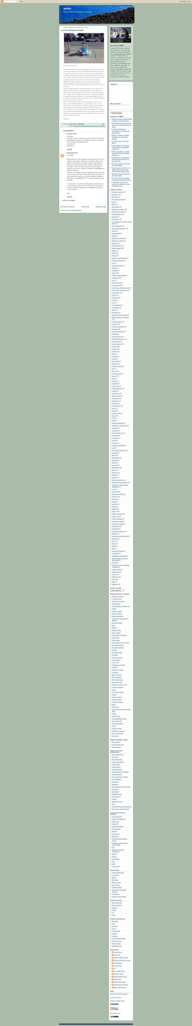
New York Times (116, 941)
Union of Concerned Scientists (121, 809)
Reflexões (115, 534)
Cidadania (115, 270)
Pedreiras (114, 499)
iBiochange (115, 836)
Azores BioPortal (117, 816)
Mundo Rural (115, 467)
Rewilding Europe (117, 794)
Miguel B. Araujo (118, 974)
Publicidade (115, 529)
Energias (114, 650)
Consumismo (76, 126)
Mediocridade (116, 458)
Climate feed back (117, 769)
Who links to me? (115, 1013)
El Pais (114, 928)
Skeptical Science (117, 801)
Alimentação (115, 207)
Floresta (114, 371)
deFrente (114, 831)
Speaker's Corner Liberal (119, 896)
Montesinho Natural (117, 680)
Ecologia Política (117, 322)
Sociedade (115, 553)
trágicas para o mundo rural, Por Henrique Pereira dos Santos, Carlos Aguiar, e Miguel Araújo (121, 169)
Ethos (113, 354)
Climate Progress (117, 774)
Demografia (115, 312)
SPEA (114, 864)
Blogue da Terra (116, 630)
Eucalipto (114, 356)
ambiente (114, 217)
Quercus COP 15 (117, 697)
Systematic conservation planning (122, 806)
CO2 (113, 280)
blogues (114, 255)
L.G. (115, 968)
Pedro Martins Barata (120, 987)
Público (114, 910)
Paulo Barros (117, 979)
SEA (113, 861)
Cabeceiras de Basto (118, 260)
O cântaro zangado (117, 687)
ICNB (113, 420)
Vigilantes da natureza (118, 731)
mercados (115, 460)
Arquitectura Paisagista (118, 228)
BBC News (115, 921)
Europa (114, 359)
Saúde (114, 546)
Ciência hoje (115, 821)
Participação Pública (118, 494)
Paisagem (115, 491)
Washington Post (117, 946)
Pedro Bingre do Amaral (121, 984)
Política (114, 511)
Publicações (115, 526)
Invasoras (115, 428)
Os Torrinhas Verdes (118, 692)
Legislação (115, 435)
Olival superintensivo (118, 480)
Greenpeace (115, 401)
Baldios (114, 236)
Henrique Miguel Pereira (121, 957)
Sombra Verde (116, 716)
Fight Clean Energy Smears (120, 777)
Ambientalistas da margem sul (121, 606)
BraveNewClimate (117, 759)
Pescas (114, 501)
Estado (114, 349)
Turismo (114, 574)
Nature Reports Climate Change (121, 787)
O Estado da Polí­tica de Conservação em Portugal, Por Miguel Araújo (121, 131)
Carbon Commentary (118, 762)
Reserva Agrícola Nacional (119, 536)
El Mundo (114, 926)
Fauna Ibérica (116, 660)
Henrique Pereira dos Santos (122, 960)
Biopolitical (115, 757)
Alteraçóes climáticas (118, 209)
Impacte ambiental (117, 423)
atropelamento (116, 233)
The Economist (116, 943)
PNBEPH (114, 509)
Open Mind (115, 789)
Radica (114, 704)
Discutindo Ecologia (117, 645)
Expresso (114, 908)
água (113, 202)
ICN (113, 418)
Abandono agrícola (117, 192)
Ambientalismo (116, 214)
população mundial (117, 521)
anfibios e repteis (117, 611)
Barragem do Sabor (117, 241)
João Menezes (118, 963)
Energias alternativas (118, 339)
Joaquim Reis (118, 966)
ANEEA (114, 609)
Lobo (113, 448)
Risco (113, 541)
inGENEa (114, 667)
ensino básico (116, 341)
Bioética (114, 251)
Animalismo (115, 219)
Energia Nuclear (116, 336)
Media (113, 455)
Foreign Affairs (116, 931)
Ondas (114, 690)
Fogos (114, 376)
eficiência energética (118, 331)
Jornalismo (115, 430)
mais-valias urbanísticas (119, 450)
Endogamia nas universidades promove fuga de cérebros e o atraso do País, (120, 159)
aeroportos (115, 194)
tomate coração (116, 569)
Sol (113, 912)
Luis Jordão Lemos (119, 971)
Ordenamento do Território (119, 482)
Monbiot (114, 462)
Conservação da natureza (119, 290)
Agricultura (115, 197)
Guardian (114, 933)
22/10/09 (69, 197)
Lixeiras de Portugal (117, 670)
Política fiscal (116, 516)
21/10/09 (69, 149)
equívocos (115, 346)
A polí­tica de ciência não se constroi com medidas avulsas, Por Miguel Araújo (121, 184)
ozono (113, 489)
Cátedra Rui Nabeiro (118, 826)
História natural (116, 413)
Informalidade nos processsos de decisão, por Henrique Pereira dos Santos (122, 125)
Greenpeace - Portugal (118, 665)
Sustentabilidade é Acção (119, 719)
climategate (115, 278)
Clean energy (116, 638)
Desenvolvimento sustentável (89, 126)
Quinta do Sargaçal (117, 702)
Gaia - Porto (115, 662)
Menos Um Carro (117, 675)
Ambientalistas (116, 604)
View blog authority (115, 997)
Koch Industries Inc (117, 433)
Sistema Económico (118, 551)
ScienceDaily (116, 859)
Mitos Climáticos (117, 677)
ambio (67, 8)
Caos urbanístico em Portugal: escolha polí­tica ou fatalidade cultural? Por (121, 147)
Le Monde (115, 936)
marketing (115, 453)
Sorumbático (115, 894)
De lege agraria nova (118, 744)
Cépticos (114, 268)
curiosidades (115, 307)
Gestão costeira (116, 396)
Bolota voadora (116, 633)
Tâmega (114, 563)
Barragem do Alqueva (118, 238)
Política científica (117, 514)
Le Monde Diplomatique (119, 938)
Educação (115, 329)
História (114, 411)
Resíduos (102, 126)
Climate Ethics (116, 767)
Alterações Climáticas (118, 601)
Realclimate (115, 792)
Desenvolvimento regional (119, 315)
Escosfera (115, 655)
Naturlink (114, 854)
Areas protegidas (117, 226)
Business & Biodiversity (119, 819)
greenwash (115, 403)
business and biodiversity (119, 258)
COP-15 (114, 295)
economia (115, 324)
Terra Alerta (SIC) (117, 721)
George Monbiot (116, 779)
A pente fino (115, 875)
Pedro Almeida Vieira (120, 982)
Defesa (114, 310)
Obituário (114, 475)
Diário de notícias (117, 903)
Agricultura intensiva (118, 199)
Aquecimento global (117, 616)
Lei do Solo (115, 438)
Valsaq (114, 726)
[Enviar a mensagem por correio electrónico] (103, 124)
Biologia (114, 253)
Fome (113, 378)
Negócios (114, 472)
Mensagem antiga (101, 206)
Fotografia (115, 383)
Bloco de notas (116, 882)
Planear (114, 694)
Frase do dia (115, 386)
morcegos (115, 465)
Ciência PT (115, 824)
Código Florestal (116, 283)
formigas (114, 381)
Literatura (114, 443)
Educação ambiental (118, 647)
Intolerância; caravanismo (119, 425)
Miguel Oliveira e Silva (120, 976)
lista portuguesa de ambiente (122, 54)
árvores (114, 231)
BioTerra (114, 628)
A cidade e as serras (118, 596)
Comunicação (116, 285)
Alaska (114, 204)
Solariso (114, 713)
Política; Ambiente (117, 519)
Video (113, 579)
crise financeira (116, 305)
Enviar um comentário (68, 200)
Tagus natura (115, 866)
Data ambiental (116, 747)
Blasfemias (115, 880)
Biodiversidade (116, 248)
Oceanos (114, 477)
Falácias (114, 364)
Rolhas (114, 543)
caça (113, 263)
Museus (114, 470)
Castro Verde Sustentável (119, 635)
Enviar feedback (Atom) (74, 210)
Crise (113, 302)
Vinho (113, 582)
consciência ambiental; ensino (120, 288)
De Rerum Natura (117, 887)
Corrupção (115, 297)
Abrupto (114, 877)
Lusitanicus (115, 672)
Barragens (115, 243)
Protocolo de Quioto (117, 524)
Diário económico (117, 905)
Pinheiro (114, 506)
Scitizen (114, 799)
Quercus (114, 856)
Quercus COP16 (116, 699)
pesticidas (115, 504)
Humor (114, 416)
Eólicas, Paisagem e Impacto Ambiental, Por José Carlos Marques (120, 137)
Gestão (114, 391)
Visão (113, 915)
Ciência (114, 273)
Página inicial (85, 206)
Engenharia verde (117, 652)
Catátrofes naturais (117, 265)
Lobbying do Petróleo (118, 445)
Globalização (115, 398)
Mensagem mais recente (67, 206)
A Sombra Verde (116, 599)
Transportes (115, 572)
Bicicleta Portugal (117, 623)
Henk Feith (70, 153)
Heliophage (115, 784)
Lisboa (114, 440)
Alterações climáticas (118, 212)
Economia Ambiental (118, 326)
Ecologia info (115, 834)
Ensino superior (116, 344)
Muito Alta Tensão (117, 682)
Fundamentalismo (117, 388)
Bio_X (113, 625)
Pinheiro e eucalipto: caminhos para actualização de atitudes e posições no (121, 153)
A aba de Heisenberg (118, 872)
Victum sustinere (117, 728)
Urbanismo (115, 577)
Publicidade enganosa (118, 531)
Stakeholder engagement (119, 556)
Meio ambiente (116, 742)
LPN (113, 847)
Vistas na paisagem (117, 733)
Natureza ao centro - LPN (119, 685)
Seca (113, 548)
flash (113, 368)
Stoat (113, 804)
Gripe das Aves (116, 406)
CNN (113, 923)
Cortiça (114, 300)
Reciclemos (115, 707)
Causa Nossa (116, 885)
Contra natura (116, 640)
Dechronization (116, 829)
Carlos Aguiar (118, 952)
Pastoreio (114, 496)
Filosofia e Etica (116, 366)
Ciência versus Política (118, 275)
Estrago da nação (117, 657)
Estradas (114, 351)
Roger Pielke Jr (116, 796)
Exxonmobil (115, 361)
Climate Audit (116, 764)
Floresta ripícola (116, 374)
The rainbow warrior (117, 723)
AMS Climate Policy (118, 754)
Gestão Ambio (116, 393)
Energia (114, 334)
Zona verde (115, 736)
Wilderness (115, 584)
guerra (114, 408)
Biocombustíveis (117, 245)
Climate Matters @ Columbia (120, 772)
